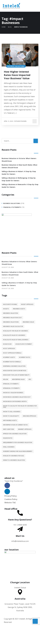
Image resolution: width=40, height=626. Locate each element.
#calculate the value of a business (15, 331)
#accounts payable (10, 304)
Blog (10, 27)
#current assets (9, 357)
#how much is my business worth (15, 401)
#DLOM (5, 379)
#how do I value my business (13, 393)
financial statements (12, 207)
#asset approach (27, 304)
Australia (20, 598)
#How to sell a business (11, 412)
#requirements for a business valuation (17, 442)
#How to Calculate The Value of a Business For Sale (20, 406)
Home (3, 27)
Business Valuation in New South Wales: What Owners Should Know (19, 166)
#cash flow (7, 344)
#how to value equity (11, 416)
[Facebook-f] (7, 485)
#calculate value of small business (15, 340)
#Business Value (28, 322)
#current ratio (24, 357)
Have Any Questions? (20, 519)
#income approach (29, 416)
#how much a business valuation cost (17, 397)
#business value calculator (13, 326)
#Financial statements (11, 388)
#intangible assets (10, 420)
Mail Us (20, 535)
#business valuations (11, 322)
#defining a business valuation (14, 366)
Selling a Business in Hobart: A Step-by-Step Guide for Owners (19, 172)
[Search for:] (20, 141)
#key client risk (8, 429)
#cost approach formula (12, 353)
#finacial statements (11, 384)
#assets (6, 309)
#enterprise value (18, 379)
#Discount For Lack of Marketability (16, 375)
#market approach (24, 429)
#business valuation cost (12, 318)
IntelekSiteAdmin (20, 121)
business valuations (15, 66)
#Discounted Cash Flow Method (14, 370)
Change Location (20, 582)
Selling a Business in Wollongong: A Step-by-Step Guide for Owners (19, 179)
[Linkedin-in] (7, 491)
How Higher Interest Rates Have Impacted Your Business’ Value (17, 75)
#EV (30, 379)
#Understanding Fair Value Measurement (17, 451)
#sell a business (8, 447)
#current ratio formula (12, 362)
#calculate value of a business (14, 335)
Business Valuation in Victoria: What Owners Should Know (19, 159)
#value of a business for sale (13, 456)
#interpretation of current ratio (15, 425)
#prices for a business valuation (14, 434)
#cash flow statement (23, 344)
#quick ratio (7, 438)
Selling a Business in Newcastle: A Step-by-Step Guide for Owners (20, 185)
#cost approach (9, 348)
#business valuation (10, 313)
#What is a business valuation (14, 460)
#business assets (19, 309)
